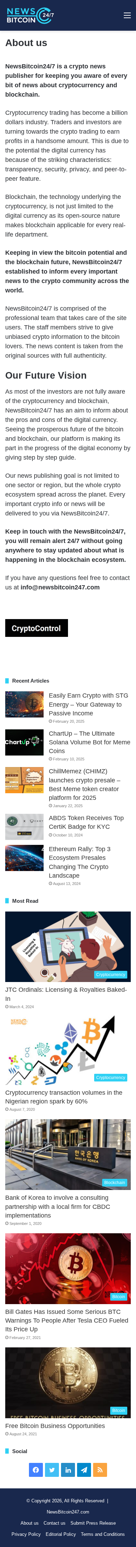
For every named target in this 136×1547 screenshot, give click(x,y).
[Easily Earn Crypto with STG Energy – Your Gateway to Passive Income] (24, 704)
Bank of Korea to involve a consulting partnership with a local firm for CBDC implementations (57, 1206)
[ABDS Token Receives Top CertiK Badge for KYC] (24, 827)
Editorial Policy (61, 1534)
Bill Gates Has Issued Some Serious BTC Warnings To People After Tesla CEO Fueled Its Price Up (66, 1320)
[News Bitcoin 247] (30, 15)
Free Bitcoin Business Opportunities (55, 1425)
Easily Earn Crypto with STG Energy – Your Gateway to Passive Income (88, 704)
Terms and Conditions (103, 1534)
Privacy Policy (26, 1534)
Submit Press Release (93, 1523)
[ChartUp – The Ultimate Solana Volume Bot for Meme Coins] (24, 742)
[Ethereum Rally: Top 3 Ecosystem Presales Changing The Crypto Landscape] (24, 858)
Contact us (55, 1523)
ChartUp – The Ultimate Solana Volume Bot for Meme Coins (89, 742)
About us (30, 1523)
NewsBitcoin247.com (68, 1512)
